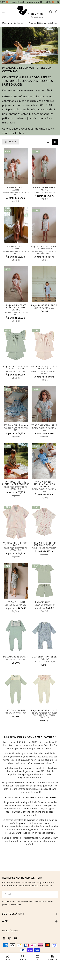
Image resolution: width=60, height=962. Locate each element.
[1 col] (48, 142)
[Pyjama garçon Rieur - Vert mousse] (15, 461)
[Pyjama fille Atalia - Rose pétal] (44, 345)
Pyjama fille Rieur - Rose (15, 544)
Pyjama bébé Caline (44, 710)
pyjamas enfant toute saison (19, 833)
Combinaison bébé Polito (44, 658)
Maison (5, 23)
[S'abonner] (54, 894)
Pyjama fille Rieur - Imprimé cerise (44, 544)
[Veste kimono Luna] (44, 404)
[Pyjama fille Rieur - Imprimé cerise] (44, 522)
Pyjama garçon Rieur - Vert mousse (15, 483)
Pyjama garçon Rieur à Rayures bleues (44, 484)
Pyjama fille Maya (16, 425)
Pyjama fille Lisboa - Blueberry (44, 248)
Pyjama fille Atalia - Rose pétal (44, 368)
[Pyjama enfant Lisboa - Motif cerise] (15, 284)
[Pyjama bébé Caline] (44, 689)
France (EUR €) (10, 931)
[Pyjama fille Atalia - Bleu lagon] (15, 345)
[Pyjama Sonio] (15, 581)
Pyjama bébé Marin (15, 657)
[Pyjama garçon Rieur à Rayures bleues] (44, 461)
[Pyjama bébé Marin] (15, 635)
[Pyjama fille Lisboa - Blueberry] (44, 225)
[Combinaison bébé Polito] (44, 635)
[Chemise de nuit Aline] (15, 166)
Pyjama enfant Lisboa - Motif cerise (16, 308)
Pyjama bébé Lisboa (44, 305)
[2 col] (55, 142)
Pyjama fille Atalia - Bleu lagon (16, 368)
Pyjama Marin (16, 710)
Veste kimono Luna (44, 425)
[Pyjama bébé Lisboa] (44, 284)
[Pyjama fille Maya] (15, 404)
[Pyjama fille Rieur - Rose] (15, 522)
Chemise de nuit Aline (16, 189)
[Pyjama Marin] (15, 689)
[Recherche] (51, 12)
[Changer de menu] (3, 12)
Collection (18, 23)
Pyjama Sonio (16, 602)
